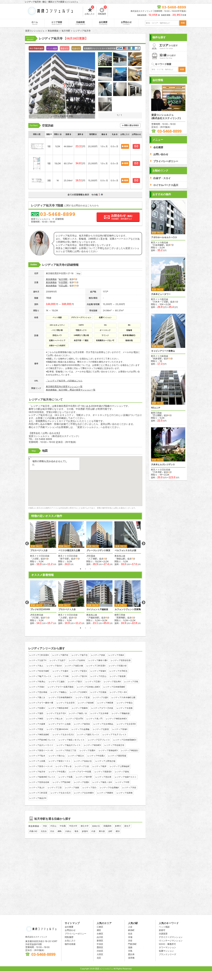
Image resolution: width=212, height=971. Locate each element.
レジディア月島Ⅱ (36, 687)
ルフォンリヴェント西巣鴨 (128, 609)
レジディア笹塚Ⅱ (119, 729)
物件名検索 (70, 944)
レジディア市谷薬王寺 (114, 745)
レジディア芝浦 (83, 697)
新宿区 (100, 940)
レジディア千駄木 (37, 755)
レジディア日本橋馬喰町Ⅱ (124, 740)
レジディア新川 (75, 681)
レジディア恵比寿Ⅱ (112, 681)
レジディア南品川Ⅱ (37, 798)
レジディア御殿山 (59, 692)
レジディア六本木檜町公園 (123, 697)
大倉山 (68, 831)
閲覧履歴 (102, 10)
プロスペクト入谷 (39, 550)
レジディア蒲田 (36, 713)
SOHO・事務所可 (167, 944)
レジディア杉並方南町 (39, 671)
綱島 (60, 831)
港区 (99, 930)
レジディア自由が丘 (83, 761)
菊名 (77, 831)
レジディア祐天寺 (37, 771)
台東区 (100, 933)
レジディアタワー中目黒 (80, 771)
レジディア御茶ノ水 (78, 713)
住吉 (130, 933)
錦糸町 (131, 930)
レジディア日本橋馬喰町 (114, 687)
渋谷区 (100, 950)
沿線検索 (80, 23)
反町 (110, 831)
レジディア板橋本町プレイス (42, 777)
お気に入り (90, 10)
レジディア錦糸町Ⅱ (92, 745)
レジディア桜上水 (55, 718)
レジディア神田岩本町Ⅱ (116, 718)
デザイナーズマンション (171, 937)
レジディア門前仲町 (62, 782)
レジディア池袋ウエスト (126, 777)
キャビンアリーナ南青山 (163, 351)
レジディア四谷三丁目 (66, 750)
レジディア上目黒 (37, 761)
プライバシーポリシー (75, 933)
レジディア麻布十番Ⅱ (97, 660)
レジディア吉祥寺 (77, 660)
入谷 (130, 926)
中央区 (100, 944)
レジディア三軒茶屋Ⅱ (95, 665)
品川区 (100, 937)
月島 (130, 950)
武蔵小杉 (33, 831)
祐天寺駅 (63, 279)
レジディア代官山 (98, 676)
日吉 (52, 831)
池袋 (130, 947)
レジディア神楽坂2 (129, 750)
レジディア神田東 (105, 702)
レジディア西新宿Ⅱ (103, 771)
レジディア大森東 (37, 724)
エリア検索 (56, 23)
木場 (130, 937)
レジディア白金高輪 (80, 729)
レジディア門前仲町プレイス (42, 740)
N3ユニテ (155, 407)
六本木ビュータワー (161, 294)
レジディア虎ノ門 (94, 718)
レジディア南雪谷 (82, 724)
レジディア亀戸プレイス (40, 676)
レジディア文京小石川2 (63, 734)
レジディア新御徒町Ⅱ (108, 750)
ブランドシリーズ (167, 954)
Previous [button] (27, 544)
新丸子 (127, 826)
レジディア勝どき (37, 697)
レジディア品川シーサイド (41, 745)
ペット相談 (164, 926)
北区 (99, 957)
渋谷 (45, 826)
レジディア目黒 (66, 777)
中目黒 (63, 826)
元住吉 (44, 831)
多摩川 (118, 826)
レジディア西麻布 (80, 708)
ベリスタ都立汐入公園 (69, 550)
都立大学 (85, 826)
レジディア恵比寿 (103, 777)
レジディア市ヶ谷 (64, 766)
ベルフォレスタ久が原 (125, 550)
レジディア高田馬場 (117, 755)
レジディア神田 (36, 718)
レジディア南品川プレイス (68, 745)
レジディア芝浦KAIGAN (57, 729)
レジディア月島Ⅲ (116, 655)
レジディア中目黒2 (57, 771)
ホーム (34, 23)
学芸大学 (73, 826)
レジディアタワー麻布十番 (41, 702)
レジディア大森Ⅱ (100, 697)
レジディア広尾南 (98, 692)
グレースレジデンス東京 (98, 550)
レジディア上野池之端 (105, 761)
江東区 (100, 926)
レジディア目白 (89, 787)
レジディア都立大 (76, 755)
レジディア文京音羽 (66, 702)
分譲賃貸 (163, 933)
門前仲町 (132, 944)
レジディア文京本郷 (99, 713)
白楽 (93, 831)
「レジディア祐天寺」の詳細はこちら (64, 380)
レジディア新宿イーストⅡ (40, 766)
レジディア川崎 (62, 676)
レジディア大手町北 (118, 671)
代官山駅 (63, 285)
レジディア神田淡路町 (39, 734)
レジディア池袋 (72, 787)
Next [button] (143, 544)
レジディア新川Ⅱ (79, 676)
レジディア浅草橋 (124, 793)
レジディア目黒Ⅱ (81, 782)
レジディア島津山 (37, 681)
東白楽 (102, 831)
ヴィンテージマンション (171, 940)
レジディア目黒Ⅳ (37, 708)
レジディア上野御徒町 (120, 766)
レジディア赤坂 (98, 655)
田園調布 (107, 826)
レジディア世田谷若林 (39, 782)
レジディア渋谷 (129, 787)
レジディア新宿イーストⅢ (41, 750)
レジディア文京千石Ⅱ (56, 713)
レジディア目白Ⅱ (54, 665)
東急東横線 (51, 279)
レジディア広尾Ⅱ (92, 681)
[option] (43, 543)
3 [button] (90, 569)
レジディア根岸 (99, 766)
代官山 (53, 826)
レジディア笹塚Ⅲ (98, 671)
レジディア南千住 (80, 655)
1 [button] (80, 569)
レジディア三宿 (55, 787)
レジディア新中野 (84, 777)
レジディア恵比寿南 (38, 692)
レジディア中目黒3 (96, 755)
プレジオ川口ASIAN (40, 609)
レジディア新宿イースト (60, 761)
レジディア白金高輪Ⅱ (109, 787)
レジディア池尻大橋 (74, 665)
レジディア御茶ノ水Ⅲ (102, 782)
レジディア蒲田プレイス (88, 734)
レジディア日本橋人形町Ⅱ (88, 687)
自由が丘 (96, 826)
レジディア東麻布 (105, 793)
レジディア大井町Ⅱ (78, 692)
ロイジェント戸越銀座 (97, 609)
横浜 (118, 831)
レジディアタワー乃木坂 (102, 708)
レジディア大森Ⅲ (60, 671)
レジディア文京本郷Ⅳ (84, 793)
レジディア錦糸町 (86, 702)
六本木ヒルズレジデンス (163, 464)
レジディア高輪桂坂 (121, 713)
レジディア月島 (131, 681)
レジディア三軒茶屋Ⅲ (39, 655)
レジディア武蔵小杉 (118, 665)
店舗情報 (59, 219)
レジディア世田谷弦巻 (121, 660)
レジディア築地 (122, 771)
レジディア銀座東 (118, 676)
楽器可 (162, 930)
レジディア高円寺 (60, 655)
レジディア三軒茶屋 (38, 793)
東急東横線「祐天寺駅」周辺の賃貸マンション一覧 (70, 389)
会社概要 (103, 23)
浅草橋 (131, 957)
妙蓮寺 (85, 831)
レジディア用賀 (36, 729)
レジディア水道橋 (124, 708)
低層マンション (166, 950)
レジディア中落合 (125, 702)
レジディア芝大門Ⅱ (74, 718)
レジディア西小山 (57, 755)
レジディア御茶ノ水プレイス (71, 740)
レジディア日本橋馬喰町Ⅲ (60, 697)
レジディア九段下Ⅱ (37, 660)
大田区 (100, 954)
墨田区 (100, 947)
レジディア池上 (36, 665)
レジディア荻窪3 (79, 671)
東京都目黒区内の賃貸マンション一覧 (64, 386)
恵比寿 (131, 954)
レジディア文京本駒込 (103, 724)
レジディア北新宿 (101, 729)
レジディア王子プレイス (99, 740)
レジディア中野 (122, 782)
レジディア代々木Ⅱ (118, 692)
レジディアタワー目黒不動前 (61, 687)
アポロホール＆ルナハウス (164, 237)
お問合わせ (126, 23)
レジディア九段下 (58, 660)
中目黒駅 (63, 282)
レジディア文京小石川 (61, 793)
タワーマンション (167, 947)
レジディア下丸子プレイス (114, 734)
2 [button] (85, 569)
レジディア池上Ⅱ (36, 787)
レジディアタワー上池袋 (60, 724)
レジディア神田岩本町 (58, 708)
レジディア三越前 (57, 681)
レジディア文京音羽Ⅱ (126, 724)
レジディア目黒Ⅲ (87, 750)
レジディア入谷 (82, 766)
